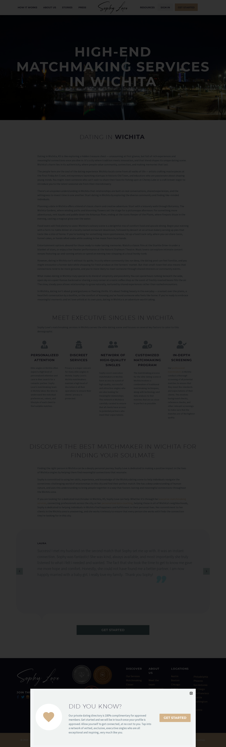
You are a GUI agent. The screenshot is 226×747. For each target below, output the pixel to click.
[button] (191, 693)
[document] (113, 373)
